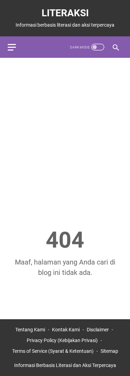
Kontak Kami (66, 329)
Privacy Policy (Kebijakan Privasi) (62, 340)
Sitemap (109, 351)
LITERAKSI (65, 13)
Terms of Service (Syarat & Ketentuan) (53, 351)
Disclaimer (98, 329)
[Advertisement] (65, 130)
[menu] (16, 47)
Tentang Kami (30, 329)
